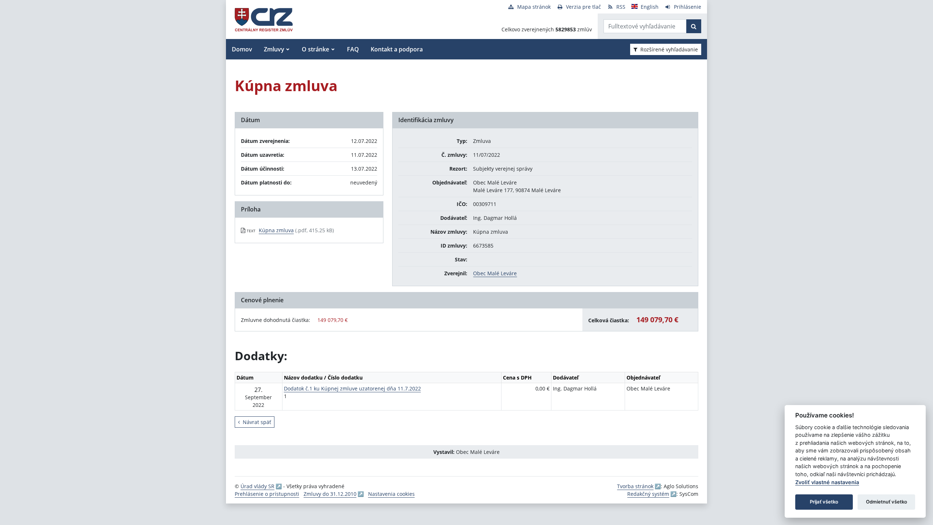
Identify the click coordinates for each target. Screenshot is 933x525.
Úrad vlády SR (257, 486)
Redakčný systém (648, 493)
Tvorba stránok (635, 486)
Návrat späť (257, 422)
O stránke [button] (315, 49)
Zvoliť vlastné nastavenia (827, 482)
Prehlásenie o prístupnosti (267, 493)
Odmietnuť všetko (886, 502)
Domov (242, 49)
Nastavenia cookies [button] (391, 493)
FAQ (353, 49)
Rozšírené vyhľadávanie (669, 49)
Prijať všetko (824, 502)
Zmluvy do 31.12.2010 (330, 493)
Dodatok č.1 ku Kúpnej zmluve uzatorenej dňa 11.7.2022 (352, 388)
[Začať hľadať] (693, 26)
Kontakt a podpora (397, 49)
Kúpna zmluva (276, 230)
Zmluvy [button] (274, 49)
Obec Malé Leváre (495, 273)
